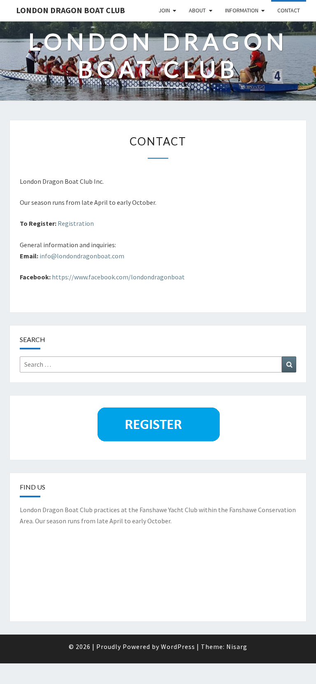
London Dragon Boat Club (70, 10)
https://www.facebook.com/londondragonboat (119, 277)
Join (164, 10)
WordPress (178, 646)
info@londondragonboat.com (82, 256)
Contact (288, 10)
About (197, 10)
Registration (76, 223)
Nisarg (236, 646)
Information (241, 10)
